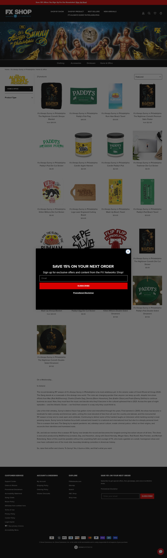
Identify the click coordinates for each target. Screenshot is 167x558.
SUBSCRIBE (84, 285)
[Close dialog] (128, 251)
